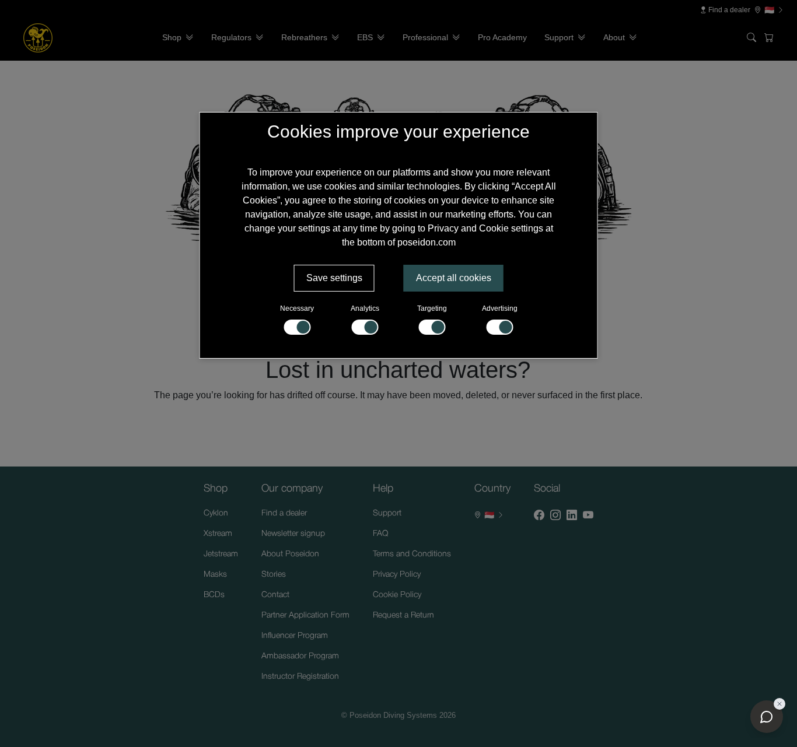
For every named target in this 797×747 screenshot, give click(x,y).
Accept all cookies (453, 278)
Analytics (365, 308)
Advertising (500, 308)
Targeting (432, 308)
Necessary (297, 308)
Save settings (334, 278)
